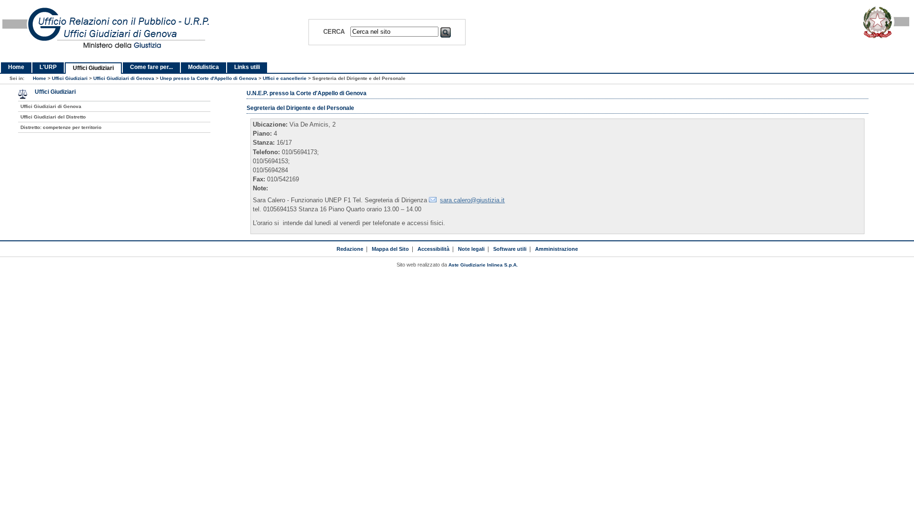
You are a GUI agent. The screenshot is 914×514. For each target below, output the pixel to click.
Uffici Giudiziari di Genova (123, 78)
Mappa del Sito (390, 249)
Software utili (510, 249)
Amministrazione (556, 249)
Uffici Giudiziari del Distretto (53, 116)
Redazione (350, 249)
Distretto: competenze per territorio (60, 127)
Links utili (247, 67)
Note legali (471, 249)
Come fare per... (151, 67)
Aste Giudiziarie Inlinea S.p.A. (483, 264)
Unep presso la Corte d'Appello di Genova (208, 78)
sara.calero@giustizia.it (472, 200)
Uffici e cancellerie (285, 78)
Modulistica (203, 67)
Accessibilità (433, 249)
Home (16, 67)
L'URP (48, 67)
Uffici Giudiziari (93, 68)
